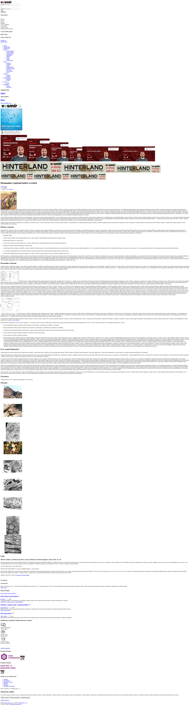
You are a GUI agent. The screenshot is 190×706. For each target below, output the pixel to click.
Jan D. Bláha (4, 616)
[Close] (1, 18)
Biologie (9, 79)
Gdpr (8, 72)
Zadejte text (3, 4)
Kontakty (9, 64)
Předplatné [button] (6, 84)
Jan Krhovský (4, 186)
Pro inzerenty (10, 71)
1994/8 (11, 189)
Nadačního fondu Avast (15, 704)
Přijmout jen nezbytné (15, 697)
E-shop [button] (5, 81)
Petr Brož (3, 599)
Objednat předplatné (5, 648)
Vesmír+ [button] (5, 73)
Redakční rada (10, 67)
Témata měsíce (10, 53)
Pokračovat (3, 40)
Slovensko (9, 87)
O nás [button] (5, 61)
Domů (5, 45)
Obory (8, 57)
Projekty (8, 75)
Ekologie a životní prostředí (22, 575)
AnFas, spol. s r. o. (8, 702)
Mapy (3, 100)
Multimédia (9, 55)
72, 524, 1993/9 (15, 320)
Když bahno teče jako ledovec (10, 596)
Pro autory (9, 69)
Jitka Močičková (4, 607)
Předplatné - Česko (8, 682)
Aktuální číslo (7, 47)
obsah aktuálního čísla (6, 103)
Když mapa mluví (6, 613)
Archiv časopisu (10, 51)
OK (2, 10)
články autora (4, 587)
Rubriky (8, 56)
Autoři (8, 65)
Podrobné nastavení (25, 697)
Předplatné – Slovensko (9, 686)
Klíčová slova (10, 60)
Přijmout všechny (5, 697)
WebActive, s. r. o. (23, 702)
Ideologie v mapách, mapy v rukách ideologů (14, 605)
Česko (8, 85)
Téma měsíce (7, 48)
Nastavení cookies (5, 700)
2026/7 (3, 93)
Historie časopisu (11, 68)
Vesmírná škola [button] (7, 77)
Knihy (8, 83)
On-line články (10, 52)
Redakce (9, 63)
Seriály (8, 59)
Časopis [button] (5, 49)
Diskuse (8, 76)
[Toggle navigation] (1, 43)
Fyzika (8, 80)
